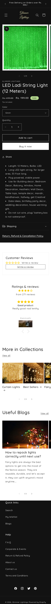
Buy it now (25, 146)
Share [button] (9, 156)
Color (4, 107)
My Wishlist (11, 517)
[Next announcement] (46, 4)
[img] (25, 291)
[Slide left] (19, 76)
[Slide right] (32, 76)
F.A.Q (8, 542)
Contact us (11, 569)
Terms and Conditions (16, 575)
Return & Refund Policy (17, 555)
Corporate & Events (15, 549)
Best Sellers (30, 387)
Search (9, 510)
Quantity (6, 120)
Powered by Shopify (37, 602)
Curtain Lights (11, 387)
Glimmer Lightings (20, 602)
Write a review (25, 266)
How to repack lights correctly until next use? (23, 454)
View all (6, 355)
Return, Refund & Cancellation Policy (22, 235)
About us (10, 562)
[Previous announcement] (5, 4)
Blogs (8, 523)
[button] (6, 15)
